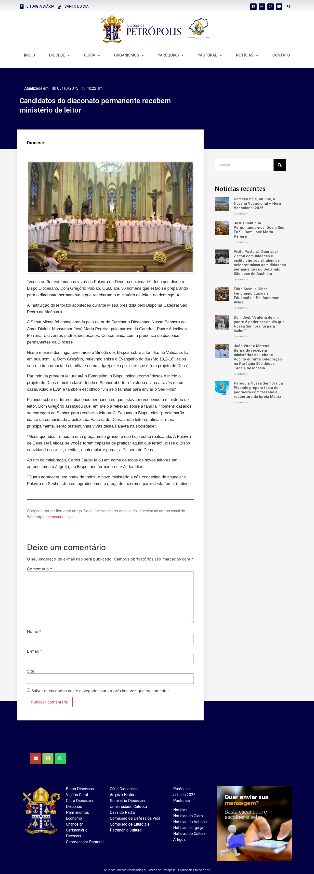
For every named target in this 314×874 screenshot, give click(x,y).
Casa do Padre (122, 812)
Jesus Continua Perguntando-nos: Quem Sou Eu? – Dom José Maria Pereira (259, 230)
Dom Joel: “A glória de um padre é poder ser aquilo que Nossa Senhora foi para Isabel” (259, 324)
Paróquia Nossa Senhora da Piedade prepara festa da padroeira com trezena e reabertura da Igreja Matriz (258, 390)
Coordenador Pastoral (85, 842)
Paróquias (168, 55)
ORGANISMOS (126, 55)
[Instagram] (262, 6)
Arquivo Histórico (125, 794)
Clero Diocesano (80, 800)
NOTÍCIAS (244, 55)
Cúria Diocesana (124, 789)
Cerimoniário (77, 830)
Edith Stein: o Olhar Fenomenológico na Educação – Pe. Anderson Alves (256, 295)
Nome (34, 631)
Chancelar (74, 824)
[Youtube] (279, 6)
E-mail (34, 651)
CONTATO (281, 55)
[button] (289, 6)
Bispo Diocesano (80, 789)
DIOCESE (57, 55)
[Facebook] (253, 6)
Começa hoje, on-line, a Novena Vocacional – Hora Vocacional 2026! (257, 203)
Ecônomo (74, 818)
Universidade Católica (128, 806)
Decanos (73, 836)
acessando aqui (59, 517)
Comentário (39, 569)
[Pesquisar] (280, 165)
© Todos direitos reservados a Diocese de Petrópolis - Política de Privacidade (157, 870)
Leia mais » (241, 213)
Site (30, 671)
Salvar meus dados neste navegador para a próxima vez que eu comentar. (100, 691)
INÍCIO (29, 55)
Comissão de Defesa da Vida (135, 818)
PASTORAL (207, 55)
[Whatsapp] (270, 6)
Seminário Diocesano (128, 800)
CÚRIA (89, 55)
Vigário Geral (77, 794)
